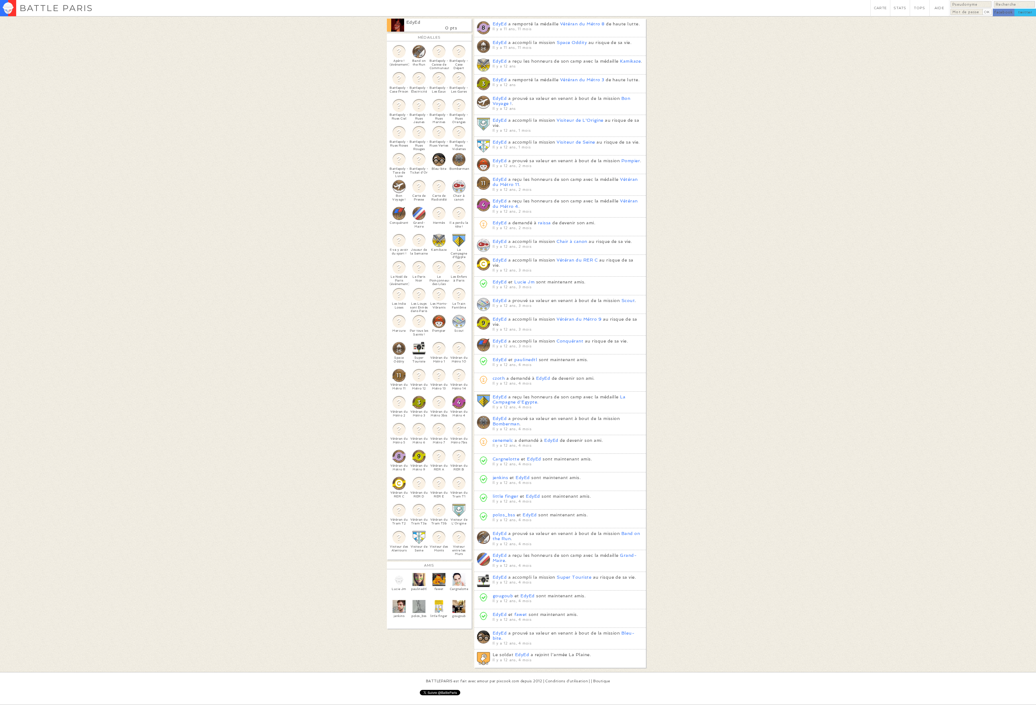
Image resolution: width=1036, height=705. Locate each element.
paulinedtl (525, 359)
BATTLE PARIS (56, 8)
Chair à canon (572, 241)
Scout (628, 300)
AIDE (939, 8)
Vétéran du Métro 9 (579, 319)
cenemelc (503, 440)
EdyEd (413, 22)
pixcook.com (508, 681)
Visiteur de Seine (576, 142)
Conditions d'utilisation (566, 681)
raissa (544, 222)
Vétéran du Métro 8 (582, 23)
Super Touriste (574, 577)
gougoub (503, 595)
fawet (520, 614)
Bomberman (506, 423)
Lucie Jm (524, 281)
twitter (1025, 12)
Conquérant (570, 341)
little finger (505, 496)
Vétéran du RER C (577, 260)
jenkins (500, 477)
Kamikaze (630, 61)
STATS (900, 8)
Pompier (630, 160)
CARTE (880, 8)
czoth (499, 378)
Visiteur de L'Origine (580, 120)
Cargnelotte (506, 459)
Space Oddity (572, 42)
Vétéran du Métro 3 (582, 79)
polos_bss (504, 514)
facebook (1003, 12)
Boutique (601, 681)
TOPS (919, 8)
